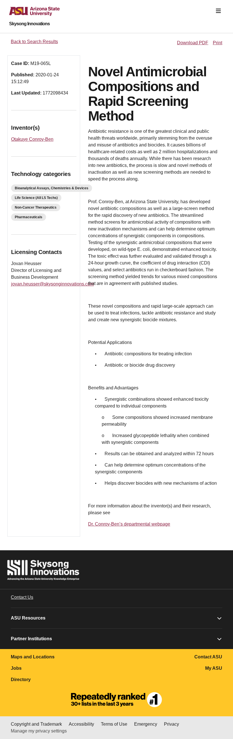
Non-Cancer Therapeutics (36, 207)
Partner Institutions (31, 638)
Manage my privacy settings (39, 730)
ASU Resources (28, 618)
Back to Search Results (34, 41)
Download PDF (192, 42)
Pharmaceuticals (28, 217)
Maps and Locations (33, 656)
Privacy (171, 724)
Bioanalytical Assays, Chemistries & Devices (51, 188)
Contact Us (22, 597)
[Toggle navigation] (218, 11)
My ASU (213, 668)
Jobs (16, 668)
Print (217, 42)
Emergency (145, 724)
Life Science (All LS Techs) (36, 198)
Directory (21, 679)
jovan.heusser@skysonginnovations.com (52, 284)
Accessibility (81, 724)
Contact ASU (208, 656)
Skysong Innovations (29, 24)
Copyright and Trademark (36, 724)
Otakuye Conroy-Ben (32, 139)
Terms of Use (114, 724)
